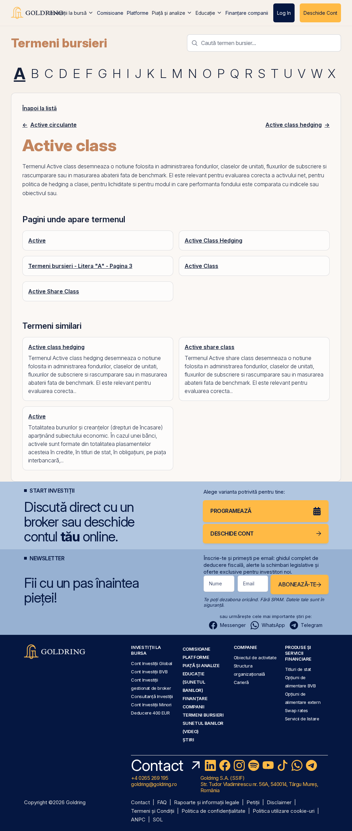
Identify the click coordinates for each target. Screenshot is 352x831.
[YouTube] (268, 765)
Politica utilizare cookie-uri (284, 811)
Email (248, 583)
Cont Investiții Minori (151, 704)
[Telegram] (311, 765)
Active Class (201, 265)
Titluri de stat (298, 669)
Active (37, 240)
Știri (188, 739)
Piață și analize (168, 13)
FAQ (162, 803)
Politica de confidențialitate (213, 811)
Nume (215, 583)
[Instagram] (239, 765)
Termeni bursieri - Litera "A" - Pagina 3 (80, 265)
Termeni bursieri (59, 42)
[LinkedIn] (210, 765)
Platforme (137, 13)
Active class (61, 166)
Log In (284, 13)
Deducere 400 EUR (150, 713)
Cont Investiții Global (151, 663)
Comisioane (110, 13)
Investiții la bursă (68, 13)
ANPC (138, 820)
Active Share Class (53, 291)
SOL (158, 820)
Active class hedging (56, 347)
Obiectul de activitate (255, 657)
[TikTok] (282, 765)
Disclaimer (279, 803)
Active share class (209, 347)
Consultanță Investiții (152, 696)
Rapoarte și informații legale (206, 803)
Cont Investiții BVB (149, 671)
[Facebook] (224, 765)
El (171, 175)
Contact (140, 803)
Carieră (241, 682)
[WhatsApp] (297, 765)
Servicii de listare (302, 718)
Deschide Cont (320, 13)
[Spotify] (253, 765)
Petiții (253, 803)
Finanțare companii (247, 13)
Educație (205, 13)
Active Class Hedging (213, 240)
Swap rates (296, 710)
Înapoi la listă (39, 108)
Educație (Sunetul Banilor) (194, 682)
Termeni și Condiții (152, 811)
